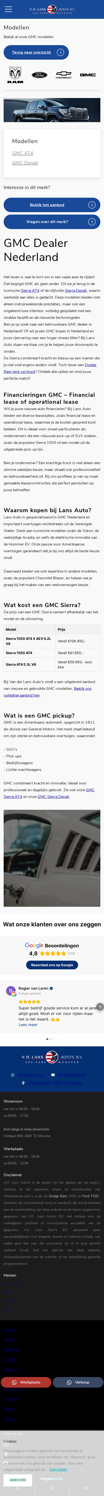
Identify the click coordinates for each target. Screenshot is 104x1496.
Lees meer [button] (28, 1024)
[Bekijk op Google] (11, 991)
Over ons (10, 1369)
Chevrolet (11, 1300)
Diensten (10, 1359)
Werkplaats (30, 1382)
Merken (9, 1339)
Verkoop (82, 1382)
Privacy (9, 1419)
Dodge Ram (58, 1196)
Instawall (10, 1399)
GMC (7, 1309)
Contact (9, 1409)
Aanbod (9, 1330)
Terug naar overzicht (31, 52)
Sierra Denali (76, 290)
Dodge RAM (13, 1283)
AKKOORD (18, 1480)
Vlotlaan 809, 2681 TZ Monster (55, 1082)
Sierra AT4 (30, 290)
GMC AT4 (22, 153)
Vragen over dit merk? (47, 221)
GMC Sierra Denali (53, 796)
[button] (4, 1007)
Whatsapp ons (30, 1074)
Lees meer (58, 1470)
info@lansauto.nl (71, 1074)
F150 (95, 1196)
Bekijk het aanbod (47, 205)
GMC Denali (25, 163)
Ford (86, 1196)
